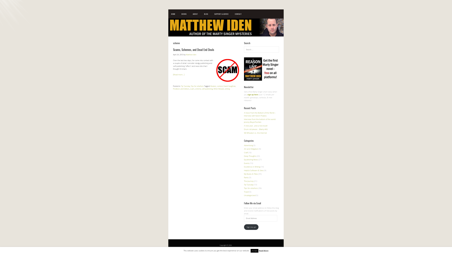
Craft (246, 152)
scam (192, 89)
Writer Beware (219, 89)
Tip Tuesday (185, 86)
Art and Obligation (251, 149)
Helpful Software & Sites (254, 170)
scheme (198, 89)
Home (173, 14)
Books (184, 14)
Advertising (248, 145)
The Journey (249, 181)
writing (227, 89)
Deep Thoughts (250, 156)
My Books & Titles (251, 174)
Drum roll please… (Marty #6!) (256, 129)
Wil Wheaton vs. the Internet (255, 133)
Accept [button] (254, 251)
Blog (206, 14)
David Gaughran (230, 86)
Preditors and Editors (181, 89)
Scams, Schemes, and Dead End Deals (193, 49)
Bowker (213, 86)
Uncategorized (250, 195)
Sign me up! (251, 227)
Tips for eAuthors (197, 86)
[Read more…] (178, 74)
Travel (246, 192)
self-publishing (207, 89)
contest (220, 86)
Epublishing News (251, 159)
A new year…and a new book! (255, 126)
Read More (263, 250)
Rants (246, 177)
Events (246, 163)
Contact (238, 14)
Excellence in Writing (252, 167)
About (195, 14)
